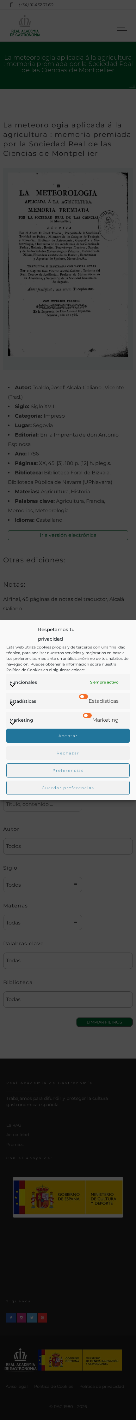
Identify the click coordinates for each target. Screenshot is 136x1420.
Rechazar (68, 753)
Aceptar (68, 735)
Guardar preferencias (68, 787)
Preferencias (68, 770)
